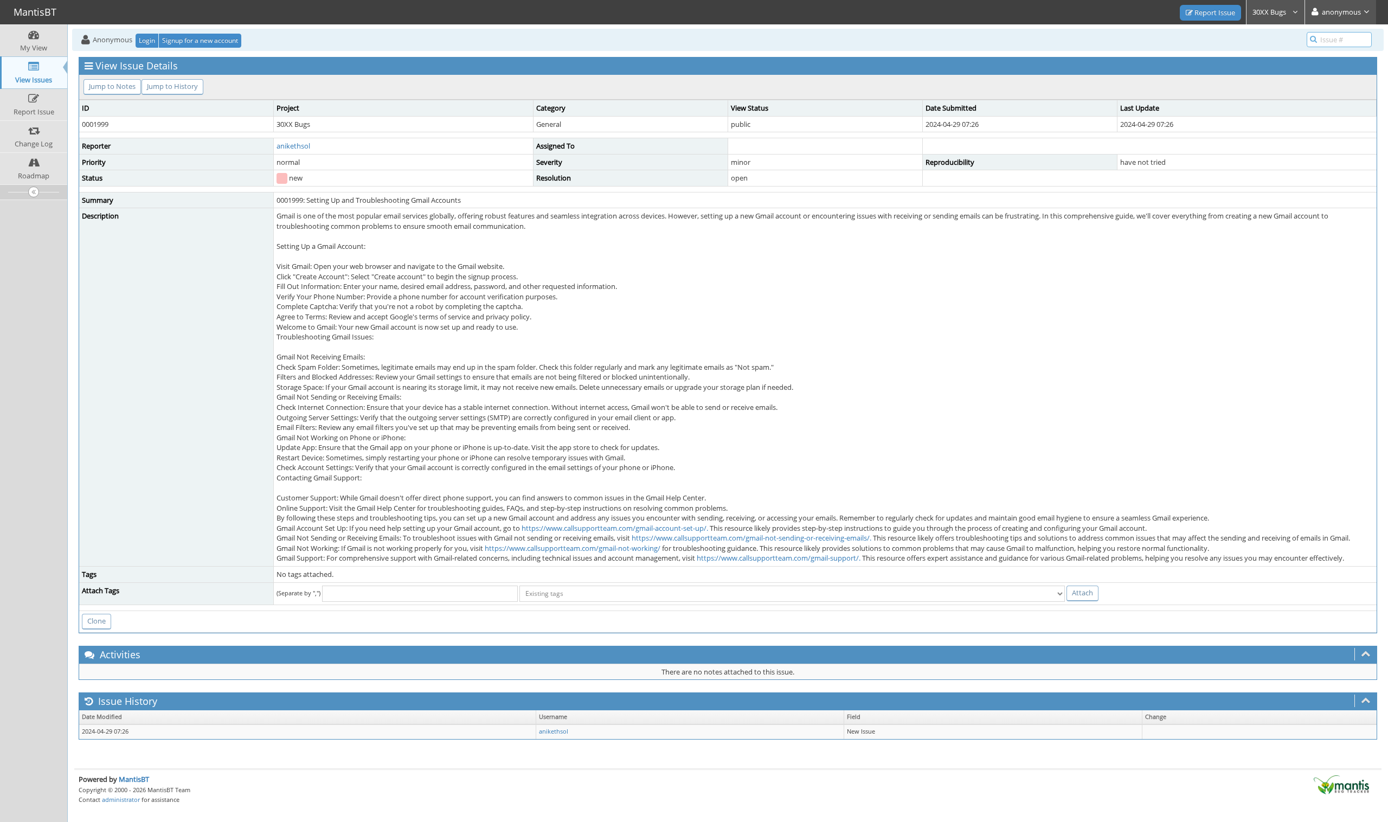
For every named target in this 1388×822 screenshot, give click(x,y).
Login (147, 40)
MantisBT (134, 779)
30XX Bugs (1270, 12)
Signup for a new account (200, 40)
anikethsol (293, 146)
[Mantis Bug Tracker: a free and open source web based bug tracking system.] (1341, 784)
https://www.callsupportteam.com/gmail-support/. (778, 558)
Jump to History (172, 86)
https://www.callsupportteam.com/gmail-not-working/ (572, 548)
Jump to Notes (112, 86)
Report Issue (1214, 12)
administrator (121, 799)
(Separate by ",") (298, 593)
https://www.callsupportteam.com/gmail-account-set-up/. (615, 528)
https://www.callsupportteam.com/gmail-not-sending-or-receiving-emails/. (751, 538)
